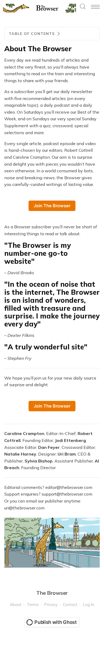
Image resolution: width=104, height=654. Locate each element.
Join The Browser (52, 205)
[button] (82, 6)
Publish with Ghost (55, 622)
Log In (88, 604)
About (15, 604)
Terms (33, 604)
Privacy (51, 604)
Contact (70, 604)
